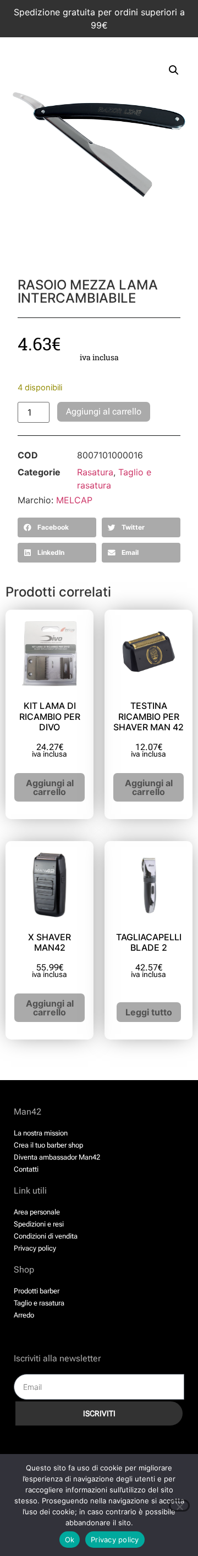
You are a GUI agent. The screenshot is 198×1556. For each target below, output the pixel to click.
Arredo (24, 1315)
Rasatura (95, 472)
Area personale (37, 1212)
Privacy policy (35, 1248)
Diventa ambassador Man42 (57, 1157)
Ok (70, 1539)
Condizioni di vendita (46, 1236)
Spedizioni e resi (39, 1224)
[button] (174, 70)
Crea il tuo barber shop (48, 1145)
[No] (179, 1506)
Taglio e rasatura (39, 1303)
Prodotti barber (36, 1291)
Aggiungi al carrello (103, 411)
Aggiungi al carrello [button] (50, 787)
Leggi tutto (148, 1012)
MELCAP (74, 500)
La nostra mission (41, 1133)
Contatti (26, 1169)
